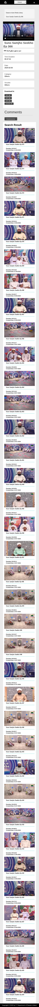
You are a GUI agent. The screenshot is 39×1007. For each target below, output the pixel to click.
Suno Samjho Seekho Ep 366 (14, 16)
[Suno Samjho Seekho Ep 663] (19, 402)
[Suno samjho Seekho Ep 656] (19, 572)
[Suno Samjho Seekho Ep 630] (19, 864)
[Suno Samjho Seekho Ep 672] (19, 184)
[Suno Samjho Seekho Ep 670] (19, 232)
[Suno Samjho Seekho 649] (19, 621)
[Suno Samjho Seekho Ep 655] (19, 597)
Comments (11, 119)
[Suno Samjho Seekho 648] (19, 645)
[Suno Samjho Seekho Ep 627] (19, 912)
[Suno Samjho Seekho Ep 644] (19, 791)
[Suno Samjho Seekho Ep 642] (19, 767)
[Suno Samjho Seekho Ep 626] (19, 937)
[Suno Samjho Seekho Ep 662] (19, 427)
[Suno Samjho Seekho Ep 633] (19, 840)
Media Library (19, 13)
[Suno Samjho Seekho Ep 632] (19, 815)
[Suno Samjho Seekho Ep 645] (19, 669)
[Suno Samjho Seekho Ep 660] (19, 499)
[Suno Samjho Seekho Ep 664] (19, 378)
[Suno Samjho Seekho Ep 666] (19, 329)
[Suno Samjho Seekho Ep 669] (19, 256)
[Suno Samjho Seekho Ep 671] (19, 208)
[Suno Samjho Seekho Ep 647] (19, 694)
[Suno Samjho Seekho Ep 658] (19, 524)
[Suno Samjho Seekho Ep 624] (19, 985)
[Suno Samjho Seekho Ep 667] (19, 305)
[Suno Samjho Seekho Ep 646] (19, 718)
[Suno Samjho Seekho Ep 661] (19, 451)
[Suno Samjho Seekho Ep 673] (19, 159)
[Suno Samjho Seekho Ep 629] (19, 888)
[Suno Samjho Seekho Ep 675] (19, 135)
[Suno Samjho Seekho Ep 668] (19, 281)
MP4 (7, 95)
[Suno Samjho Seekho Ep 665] (19, 354)
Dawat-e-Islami (10, 13)
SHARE (8, 103)
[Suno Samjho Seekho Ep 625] (19, 961)
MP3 (7, 98)
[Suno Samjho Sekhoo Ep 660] (19, 475)
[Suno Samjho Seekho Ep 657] (19, 548)
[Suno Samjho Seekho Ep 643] (19, 742)
